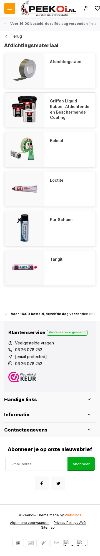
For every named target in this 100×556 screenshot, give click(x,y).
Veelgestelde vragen (34, 343)
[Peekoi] (48, 8)
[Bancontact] (31, 543)
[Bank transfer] (56, 543)
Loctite (57, 180)
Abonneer (81, 464)
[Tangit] (24, 268)
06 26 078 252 (28, 349)
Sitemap (48, 527)
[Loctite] (24, 189)
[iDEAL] (18, 543)
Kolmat (56, 140)
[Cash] (43, 543)
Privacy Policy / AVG (70, 523)
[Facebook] (42, 483)
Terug (16, 36)
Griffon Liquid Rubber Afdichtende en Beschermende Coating (69, 109)
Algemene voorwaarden (29, 523)
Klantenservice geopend (67, 332)
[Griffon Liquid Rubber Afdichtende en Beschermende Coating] (24, 110)
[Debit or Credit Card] (82, 543)
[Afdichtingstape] (24, 70)
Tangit (56, 259)
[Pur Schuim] (24, 228)
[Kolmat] (24, 149)
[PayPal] (69, 543)
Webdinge (73, 515)
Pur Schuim (61, 219)
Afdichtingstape (65, 61)
